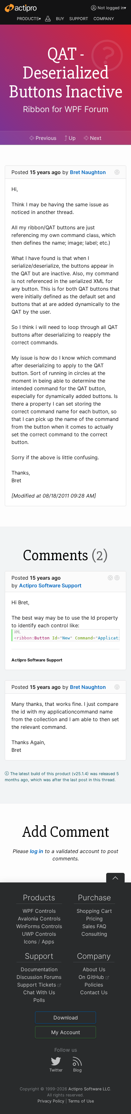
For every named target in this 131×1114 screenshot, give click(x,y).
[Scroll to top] (115, 877)
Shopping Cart (94, 911)
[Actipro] (21, 8)
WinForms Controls (39, 926)
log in (36, 851)
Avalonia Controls (39, 918)
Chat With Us (39, 992)
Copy (111, 635)
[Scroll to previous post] (110, 578)
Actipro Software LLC (89, 1089)
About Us (94, 969)
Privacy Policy (51, 1101)
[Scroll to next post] (117, 172)
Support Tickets (37, 984)
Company (94, 956)
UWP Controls (39, 934)
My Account (65, 1032)
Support (39, 956)
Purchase (94, 897)
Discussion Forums (39, 977)
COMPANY (103, 18)
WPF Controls (39, 911)
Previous (45, 138)
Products (39, 897)
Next (94, 138)
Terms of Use (81, 1101)
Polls (39, 1000)
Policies (94, 984)
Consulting (94, 934)
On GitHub (92, 977)
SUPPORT (78, 18)
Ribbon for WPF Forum (65, 109)
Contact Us (93, 992)
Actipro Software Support (50, 585)
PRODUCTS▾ (29, 18)
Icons (30, 941)
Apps (48, 941)
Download (65, 1017)
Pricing (94, 918)
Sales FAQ (94, 926)
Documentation (39, 969)
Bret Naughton (88, 172)
